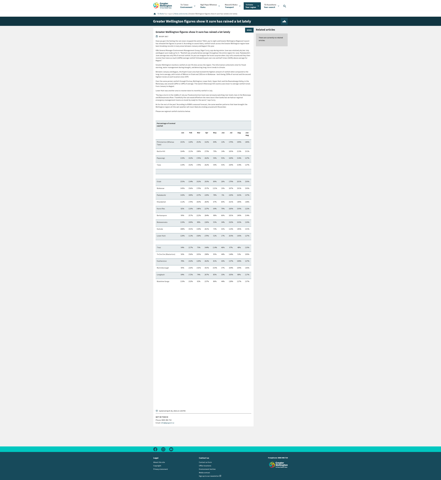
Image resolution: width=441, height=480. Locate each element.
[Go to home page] (162, 5)
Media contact (204, 472)
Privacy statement (160, 469)
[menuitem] (188, 6)
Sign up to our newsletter (210, 476)
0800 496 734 (283, 458)
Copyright (157, 465)
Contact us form (205, 462)
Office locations (205, 465)
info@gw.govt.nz (167, 423)
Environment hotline (207, 469)
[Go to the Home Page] (278, 465)
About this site (159, 462)
